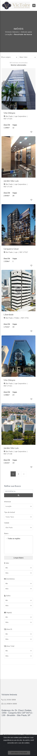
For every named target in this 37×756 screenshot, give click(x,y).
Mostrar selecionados (18, 65)
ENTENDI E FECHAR (19, 753)
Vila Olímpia (9, 113)
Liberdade (8, 314)
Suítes (8, 596)
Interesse (7, 502)
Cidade (6, 523)
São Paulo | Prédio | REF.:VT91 (17, 318)
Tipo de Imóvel (9, 512)
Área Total (10, 646)
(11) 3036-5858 (9, 700)
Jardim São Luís (11, 181)
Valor (7, 563)
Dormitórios (10, 579)
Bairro (6, 533)
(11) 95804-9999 (10, 704)
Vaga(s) (9, 612)
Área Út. (9, 629)
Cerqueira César (11, 249)
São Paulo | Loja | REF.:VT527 (16, 252)
